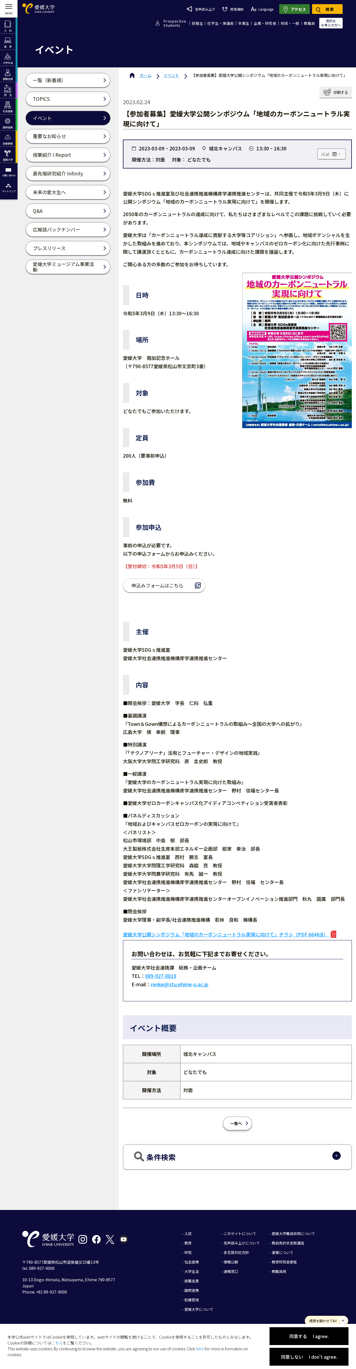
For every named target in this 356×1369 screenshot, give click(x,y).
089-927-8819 (160, 975)
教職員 (309, 23)
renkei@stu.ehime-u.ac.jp (179, 984)
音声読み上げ (205, 9)
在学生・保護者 (220, 23)
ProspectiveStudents (175, 23)
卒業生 (243, 23)
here (200, 1348)
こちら (57, 1343)
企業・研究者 (265, 23)
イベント (171, 75)
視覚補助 (236, 9)
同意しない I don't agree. (309, 1356)
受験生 (197, 23)
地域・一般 (290, 23)
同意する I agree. (309, 1336)
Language (265, 9)
